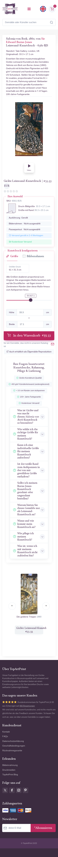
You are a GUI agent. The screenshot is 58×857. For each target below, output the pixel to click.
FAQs (5, 736)
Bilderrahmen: (24, 223)
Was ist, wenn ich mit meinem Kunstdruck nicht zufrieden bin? (27, 551)
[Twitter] (5, 790)
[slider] (30, 300)
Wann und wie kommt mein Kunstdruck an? (26, 524)
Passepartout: (24, 229)
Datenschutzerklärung (13, 741)
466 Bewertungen (27, 706)
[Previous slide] (12, 606)
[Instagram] (18, 790)
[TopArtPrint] (10, 9)
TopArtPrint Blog (10, 774)
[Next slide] (46, 606)
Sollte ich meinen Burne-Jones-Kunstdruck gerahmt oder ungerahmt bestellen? (27, 491)
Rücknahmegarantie (12, 750)
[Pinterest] (25, 790)
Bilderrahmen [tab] (35, 256)
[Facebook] (12, 790)
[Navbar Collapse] (29, 9)
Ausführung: (18, 217)
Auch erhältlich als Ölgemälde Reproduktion (30, 351)
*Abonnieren (43, 828)
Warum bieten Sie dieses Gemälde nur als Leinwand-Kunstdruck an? (28, 510)
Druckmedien (8, 770)
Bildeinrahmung (10, 765)
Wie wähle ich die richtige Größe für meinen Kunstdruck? (27, 434)
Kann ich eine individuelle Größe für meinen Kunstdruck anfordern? (28, 451)
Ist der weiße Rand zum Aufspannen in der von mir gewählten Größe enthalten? (28, 470)
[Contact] (52, 344)
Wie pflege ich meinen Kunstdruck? (25, 536)
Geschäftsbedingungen (13, 745)
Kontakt (6, 731)
